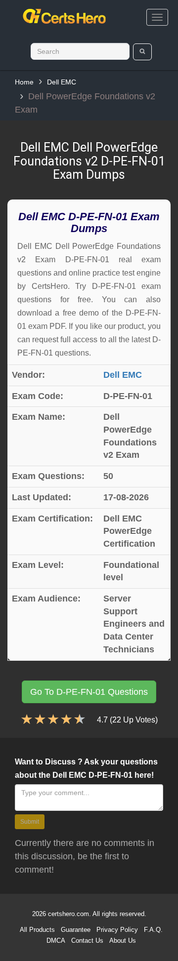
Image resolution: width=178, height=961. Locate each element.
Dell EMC (61, 82)
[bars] (157, 17)
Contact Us (87, 940)
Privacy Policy (117, 929)
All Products (37, 929)
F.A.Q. (153, 929)
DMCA (55, 940)
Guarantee (75, 929)
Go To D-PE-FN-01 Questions (89, 692)
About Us (122, 940)
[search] (142, 51)
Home (24, 82)
